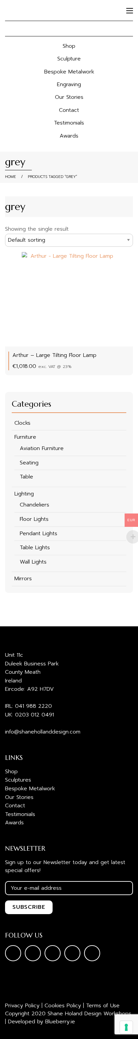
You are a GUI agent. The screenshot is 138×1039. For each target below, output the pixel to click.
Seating (29, 463)
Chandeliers (34, 505)
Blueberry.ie (60, 1022)
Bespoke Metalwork (69, 72)
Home (10, 177)
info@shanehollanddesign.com (42, 732)
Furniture (25, 437)
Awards (69, 136)
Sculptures (18, 780)
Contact (69, 110)
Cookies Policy (63, 1006)
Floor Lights (34, 519)
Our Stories (69, 97)
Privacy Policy (22, 1006)
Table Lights (35, 548)
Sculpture (69, 59)
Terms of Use (103, 1006)
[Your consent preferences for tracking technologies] (126, 1027)
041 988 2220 (33, 706)
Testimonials (69, 123)
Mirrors (23, 579)
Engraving (69, 84)
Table (26, 477)
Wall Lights (33, 562)
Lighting (24, 494)
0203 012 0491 (34, 715)
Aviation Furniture (42, 448)
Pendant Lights (38, 534)
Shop (69, 46)
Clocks (22, 423)
